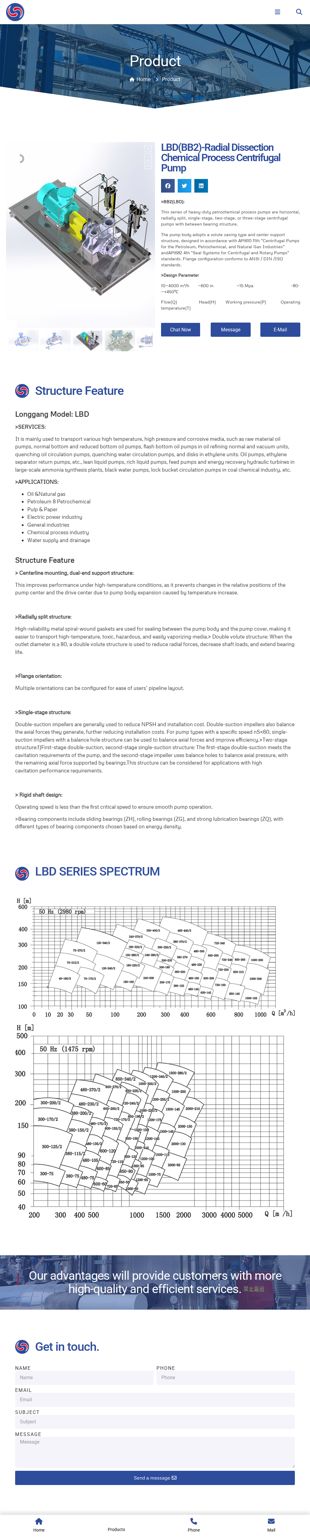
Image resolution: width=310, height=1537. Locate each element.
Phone (166, 1368)
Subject (27, 1412)
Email (23, 1390)
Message (28, 1434)
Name (23, 1368)
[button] (299, 12)
